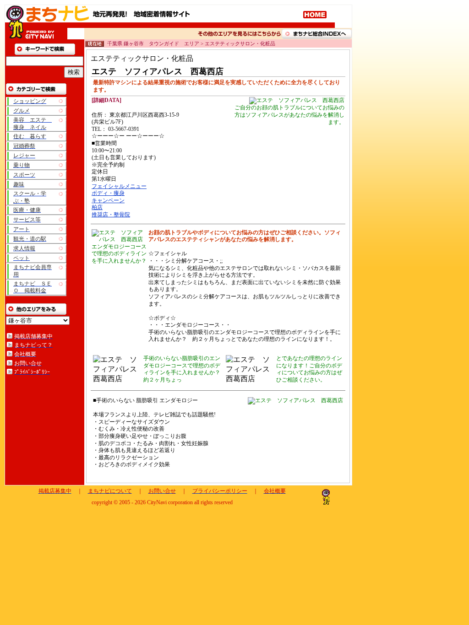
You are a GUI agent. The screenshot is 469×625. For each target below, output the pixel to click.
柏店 (97, 207)
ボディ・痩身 (108, 193)
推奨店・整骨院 (111, 214)
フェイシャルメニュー (119, 186)
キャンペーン (108, 200)
